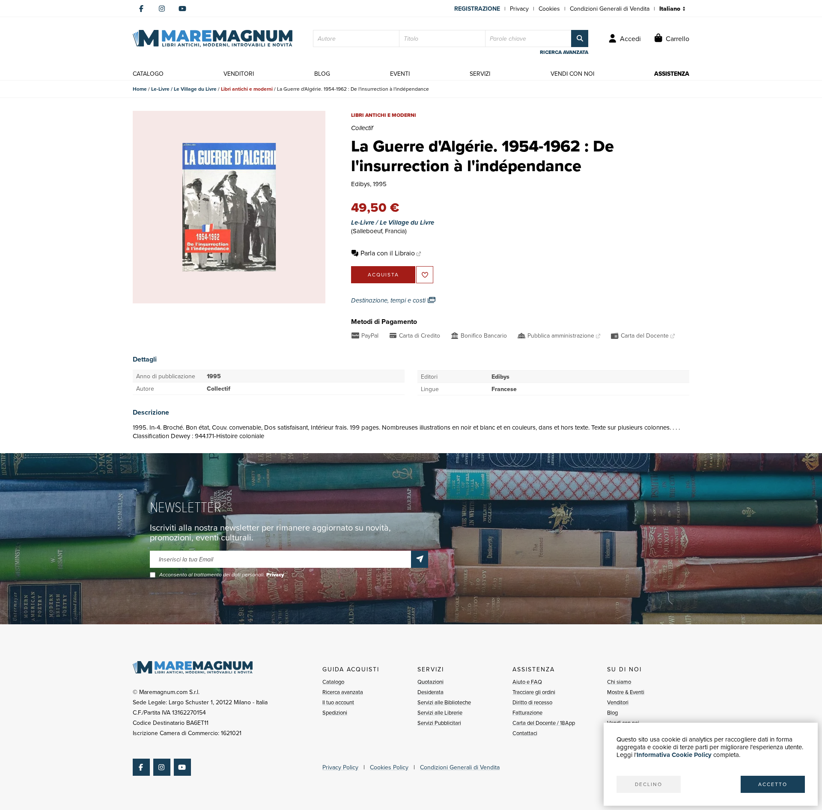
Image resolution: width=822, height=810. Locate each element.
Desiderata (430, 692)
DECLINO (648, 784)
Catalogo (333, 681)
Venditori (617, 702)
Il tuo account (338, 702)
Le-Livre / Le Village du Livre (184, 88)
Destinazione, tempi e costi (389, 300)
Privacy (519, 8)
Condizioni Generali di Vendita (609, 8)
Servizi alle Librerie (439, 712)
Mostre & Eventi (625, 692)
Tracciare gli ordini (533, 692)
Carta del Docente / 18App (543, 723)
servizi (480, 73)
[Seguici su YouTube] (182, 8)
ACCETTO (772, 784)
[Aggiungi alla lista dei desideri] (424, 274)
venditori (238, 73)
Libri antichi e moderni (247, 88)
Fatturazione (527, 712)
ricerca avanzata (564, 52)
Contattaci (524, 733)
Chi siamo (619, 681)
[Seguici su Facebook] (141, 8)
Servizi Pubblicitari (439, 723)
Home (140, 88)
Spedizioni (334, 712)
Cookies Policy (389, 767)
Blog (612, 712)
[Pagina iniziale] (212, 38)
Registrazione (477, 8)
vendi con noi (572, 73)
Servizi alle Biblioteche (444, 702)
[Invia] (419, 559)
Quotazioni (430, 681)
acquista (383, 274)
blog (322, 73)
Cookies (549, 8)
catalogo (148, 73)
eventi (400, 73)
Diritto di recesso (532, 702)
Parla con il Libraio (388, 253)
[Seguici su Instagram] (161, 8)
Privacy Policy (340, 767)
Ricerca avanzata (342, 692)
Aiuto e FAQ (527, 681)
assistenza (671, 73)
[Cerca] (579, 38)
